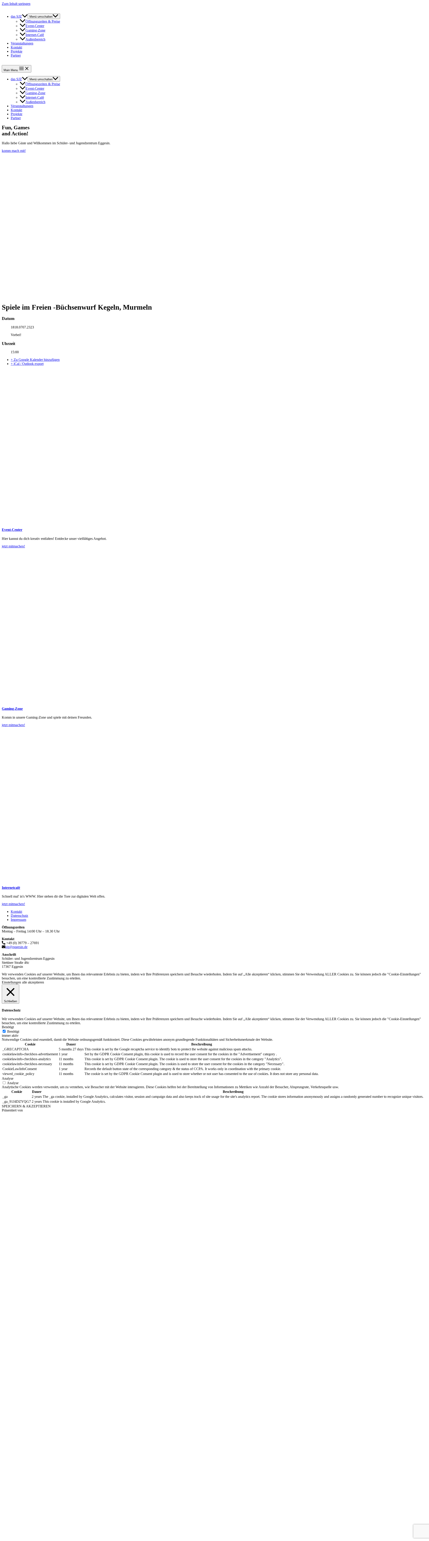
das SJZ (16, 16)
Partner (16, 55)
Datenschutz (19, 915)
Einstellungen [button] (11, 982)
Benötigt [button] (8, 1027)
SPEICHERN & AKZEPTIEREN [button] (26, 1106)
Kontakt (16, 47)
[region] (214, 225)
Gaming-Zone (35, 30)
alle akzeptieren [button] (33, 982)
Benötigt (13, 1031)
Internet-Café (34, 35)
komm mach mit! (14, 151)
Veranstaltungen (22, 43)
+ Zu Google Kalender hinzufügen (35, 360)
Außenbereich (35, 39)
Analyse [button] (7, 1078)
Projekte (16, 51)
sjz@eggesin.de (16, 947)
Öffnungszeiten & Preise (42, 21)
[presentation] (25, 16)
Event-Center (34, 26)
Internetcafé (11, 888)
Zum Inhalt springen (16, 4)
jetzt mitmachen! (13, 546)
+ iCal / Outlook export (27, 364)
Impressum (18, 920)
